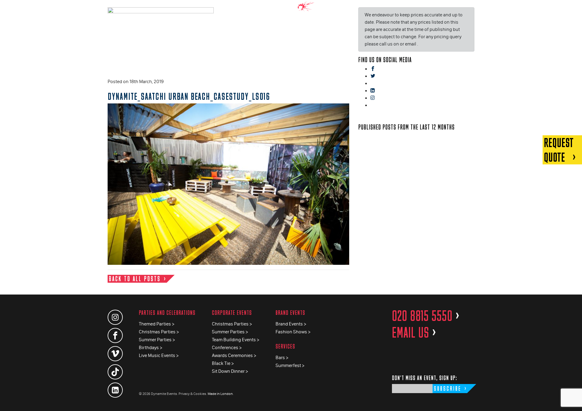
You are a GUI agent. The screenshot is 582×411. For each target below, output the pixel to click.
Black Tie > (223, 363)
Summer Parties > (157, 339)
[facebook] (372, 69)
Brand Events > (291, 324)
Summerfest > (290, 365)
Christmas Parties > (159, 332)
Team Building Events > (235, 339)
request (559, 149)
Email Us (414, 332)
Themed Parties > (156, 324)
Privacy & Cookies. (193, 394)
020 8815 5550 (426, 316)
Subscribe (447, 388)
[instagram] (372, 98)
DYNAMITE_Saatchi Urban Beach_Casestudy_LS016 (189, 96)
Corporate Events (232, 312)
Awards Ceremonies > (234, 355)
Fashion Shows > (293, 332)
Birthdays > (150, 347)
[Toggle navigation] (573, 9)
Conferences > (227, 347)
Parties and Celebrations (167, 312)
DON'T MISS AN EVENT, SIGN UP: (424, 378)
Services (285, 346)
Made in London (220, 394)
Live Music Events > (159, 355)
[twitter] (372, 76)
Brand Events (290, 312)
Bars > (282, 357)
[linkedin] (372, 91)
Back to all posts (135, 278)
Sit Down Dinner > (230, 371)
